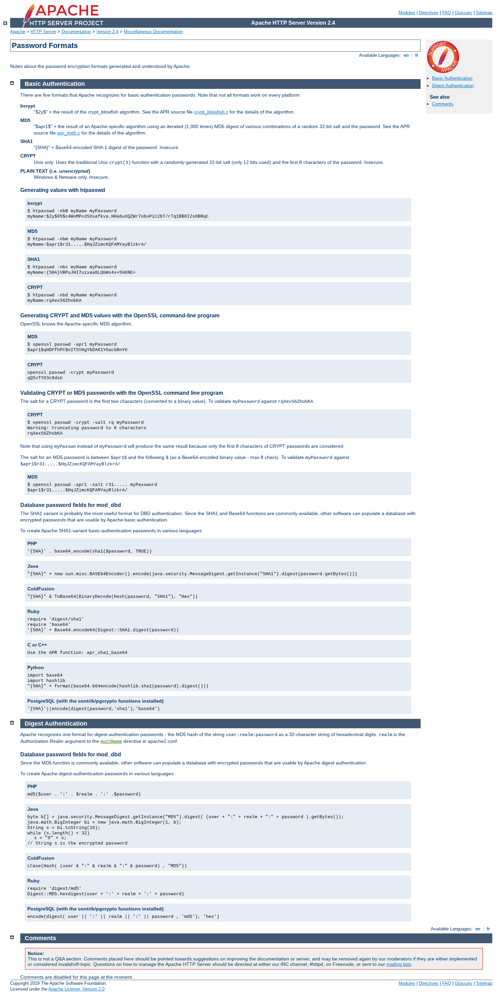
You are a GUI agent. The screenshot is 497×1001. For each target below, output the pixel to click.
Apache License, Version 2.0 (76, 989)
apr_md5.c (68, 133)
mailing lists (398, 964)
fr (417, 55)
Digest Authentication (453, 85)
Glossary (463, 12)
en (406, 55)
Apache (17, 31)
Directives (429, 12)
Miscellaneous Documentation (153, 31)
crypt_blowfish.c (211, 112)
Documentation (76, 31)
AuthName (111, 741)
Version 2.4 (107, 31)
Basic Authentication (452, 78)
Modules (407, 12)
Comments (442, 103)
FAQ (446, 12)
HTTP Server (43, 31)
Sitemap (484, 12)
